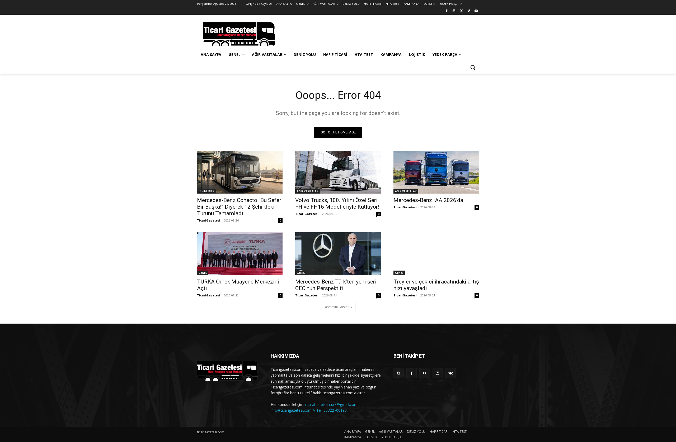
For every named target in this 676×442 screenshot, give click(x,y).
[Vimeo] (469, 11)
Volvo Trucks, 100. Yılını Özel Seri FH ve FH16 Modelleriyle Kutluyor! (337, 203)
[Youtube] (476, 11)
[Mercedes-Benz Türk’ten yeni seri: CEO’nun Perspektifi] (338, 253)
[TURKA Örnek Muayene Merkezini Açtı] (240, 253)
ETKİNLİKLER (206, 191)
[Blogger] (398, 373)
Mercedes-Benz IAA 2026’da (428, 200)
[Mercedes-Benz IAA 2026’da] (436, 172)
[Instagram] (454, 11)
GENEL (203, 273)
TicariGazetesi (208, 220)
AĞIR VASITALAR (307, 191)
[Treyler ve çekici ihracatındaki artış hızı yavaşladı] (436, 253)
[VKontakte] (450, 373)
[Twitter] (461, 11)
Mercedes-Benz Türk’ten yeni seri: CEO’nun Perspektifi (336, 284)
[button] (472, 67)
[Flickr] (424, 373)
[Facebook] (447, 11)
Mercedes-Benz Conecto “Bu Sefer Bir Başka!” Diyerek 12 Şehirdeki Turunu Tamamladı (239, 207)
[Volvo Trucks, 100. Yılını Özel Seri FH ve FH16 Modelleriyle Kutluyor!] (338, 172)
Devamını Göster (336, 307)
